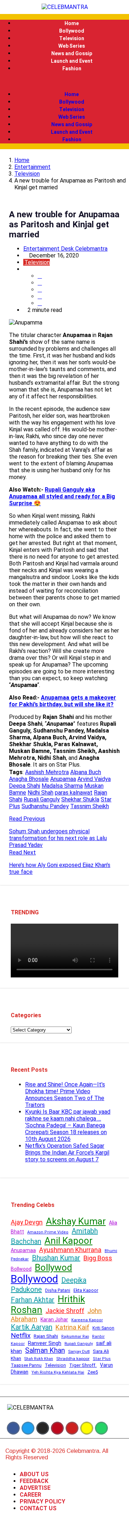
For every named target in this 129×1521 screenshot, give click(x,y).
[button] (64, 81)
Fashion (71, 68)
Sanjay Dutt (79, 1351)
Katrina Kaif (72, 1327)
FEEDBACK (34, 1481)
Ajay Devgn (27, 1222)
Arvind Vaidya (94, 779)
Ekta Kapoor (85, 1290)
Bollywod (53, 1267)
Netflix (20, 1335)
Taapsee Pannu (26, 1365)
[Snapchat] (86, 1428)
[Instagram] (42, 1428)
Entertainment (32, 167)
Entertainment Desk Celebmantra (65, 248)
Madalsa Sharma (62, 785)
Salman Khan (45, 1350)
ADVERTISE (35, 1487)
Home (71, 23)
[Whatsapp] (101, 1428)
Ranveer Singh (44, 1343)
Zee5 (92, 1372)
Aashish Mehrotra (47, 772)
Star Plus (102, 1358)
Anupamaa (63, 779)
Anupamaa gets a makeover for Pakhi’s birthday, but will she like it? (62, 701)
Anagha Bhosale (29, 779)
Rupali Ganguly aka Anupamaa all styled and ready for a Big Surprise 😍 (62, 496)
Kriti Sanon (103, 1328)
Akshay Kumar (76, 1221)
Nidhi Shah (40, 792)
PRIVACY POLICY (42, 1501)
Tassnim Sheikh (89, 806)
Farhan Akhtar (32, 1299)
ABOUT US (34, 1474)
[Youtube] (72, 1428)
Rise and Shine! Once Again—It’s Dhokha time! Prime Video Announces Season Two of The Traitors (65, 1094)
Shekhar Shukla (80, 799)
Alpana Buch (85, 772)
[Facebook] (13, 1428)
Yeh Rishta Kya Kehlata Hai (58, 1372)
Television (71, 38)
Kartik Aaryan (31, 1327)
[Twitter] (28, 1428)
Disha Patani (57, 1290)
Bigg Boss (97, 1258)
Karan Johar (54, 1319)
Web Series (71, 46)
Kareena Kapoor (87, 1320)
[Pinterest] (57, 1428)
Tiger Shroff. (83, 1365)
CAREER (30, 1494)
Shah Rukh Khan (38, 1358)
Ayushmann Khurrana (70, 1250)
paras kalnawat (73, 792)
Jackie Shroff (65, 1310)
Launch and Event (71, 61)
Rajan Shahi (46, 1336)
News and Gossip (71, 53)
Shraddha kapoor (73, 1358)
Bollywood (71, 31)
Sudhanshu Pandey (45, 806)
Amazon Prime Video (47, 1232)
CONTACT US (38, 1508)
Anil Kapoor (68, 1240)
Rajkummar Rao (75, 1336)
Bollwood (21, 1269)
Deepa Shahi (24, 785)
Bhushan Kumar (56, 1258)
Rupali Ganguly (42, 799)
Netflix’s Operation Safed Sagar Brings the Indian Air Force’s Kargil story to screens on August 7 (67, 1152)
